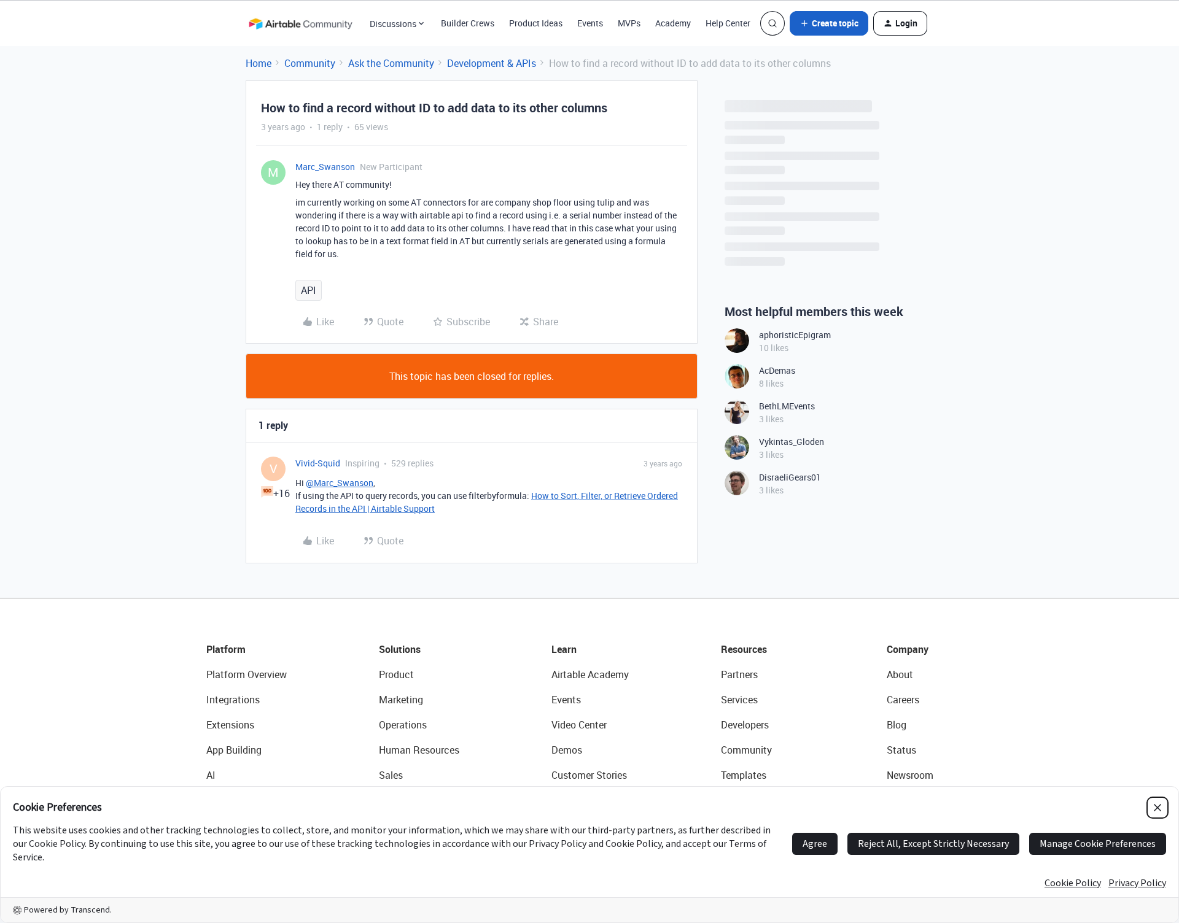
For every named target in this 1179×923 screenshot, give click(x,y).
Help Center (728, 23)
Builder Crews (467, 23)
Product (396, 674)
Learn (564, 649)
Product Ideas (535, 23)
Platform (226, 649)
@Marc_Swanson (339, 483)
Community (309, 63)
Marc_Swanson (325, 166)
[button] (829, 23)
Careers (903, 699)
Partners (739, 674)
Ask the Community (391, 63)
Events (590, 23)
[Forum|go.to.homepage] (300, 23)
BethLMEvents (787, 406)
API (308, 290)
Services (739, 699)
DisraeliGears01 (790, 477)
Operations (403, 725)
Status (901, 750)
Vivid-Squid (317, 463)
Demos (566, 750)
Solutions (400, 649)
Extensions (230, 725)
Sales (391, 775)
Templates (743, 775)
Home (258, 63)
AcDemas (777, 370)
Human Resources (419, 750)
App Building (234, 750)
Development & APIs (491, 63)
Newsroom (910, 775)
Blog (896, 725)
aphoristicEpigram (795, 335)
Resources (744, 649)
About (900, 674)
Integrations (233, 699)
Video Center (579, 725)
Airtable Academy (590, 674)
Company (907, 649)
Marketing (401, 699)
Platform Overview (246, 674)
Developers (745, 725)
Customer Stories (589, 775)
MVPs (629, 23)
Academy (673, 23)
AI (211, 775)
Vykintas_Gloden (791, 441)
